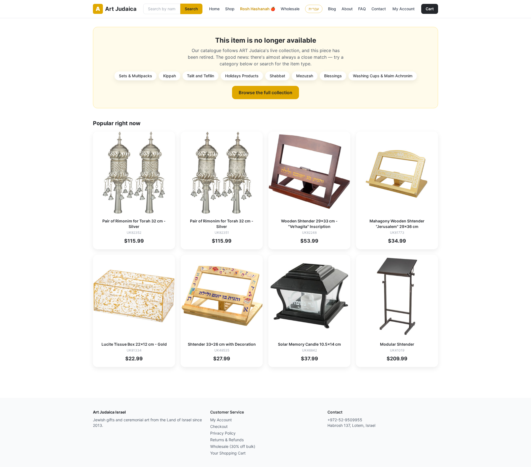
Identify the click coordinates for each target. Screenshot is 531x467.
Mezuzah (304, 75)
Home (214, 8)
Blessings (333, 75)
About (347, 8)
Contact (378, 8)
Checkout (219, 426)
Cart (430, 8)
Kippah (169, 75)
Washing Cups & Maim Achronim (382, 75)
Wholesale (290, 8)
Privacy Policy (223, 433)
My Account (403, 8)
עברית (314, 8)
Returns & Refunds (227, 439)
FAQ (362, 8)
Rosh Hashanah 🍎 (257, 8)
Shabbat (277, 75)
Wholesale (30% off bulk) (232, 446)
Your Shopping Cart (228, 453)
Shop (230, 8)
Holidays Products (242, 75)
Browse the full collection (265, 92)
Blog (332, 8)
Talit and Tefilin (200, 75)
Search (191, 8)
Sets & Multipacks (135, 75)
